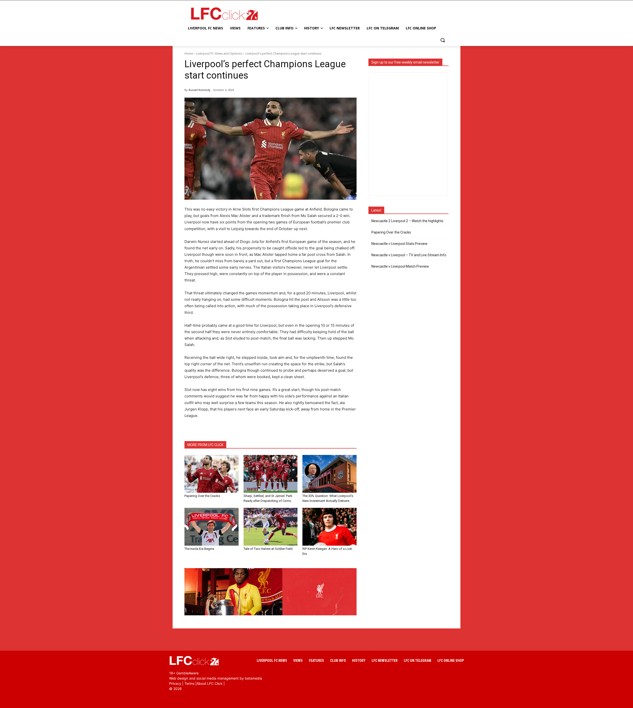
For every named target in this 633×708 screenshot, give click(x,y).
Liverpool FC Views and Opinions (219, 53)
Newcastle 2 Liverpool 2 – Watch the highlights (407, 221)
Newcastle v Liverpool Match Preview (400, 266)
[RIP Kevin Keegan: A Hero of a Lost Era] (329, 527)
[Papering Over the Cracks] (211, 474)
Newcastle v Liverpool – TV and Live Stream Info (408, 255)
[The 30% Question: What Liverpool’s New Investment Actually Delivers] (329, 474)
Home (188, 53)
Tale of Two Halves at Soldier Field (268, 549)
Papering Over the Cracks (202, 496)
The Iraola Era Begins (199, 549)
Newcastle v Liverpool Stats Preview (399, 244)
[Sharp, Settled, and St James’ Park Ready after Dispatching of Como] (271, 474)
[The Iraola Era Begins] (211, 527)
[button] (443, 40)
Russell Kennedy (199, 90)
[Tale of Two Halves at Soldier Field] (271, 527)
